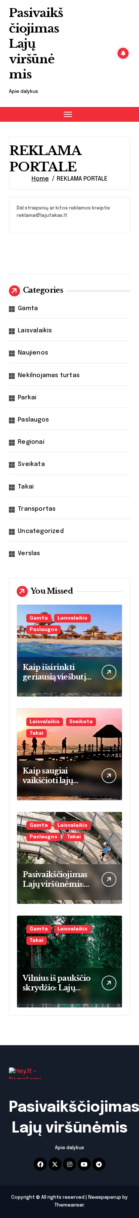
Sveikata (31, 464)
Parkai (27, 398)
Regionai (31, 442)
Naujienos (33, 353)
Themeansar (69, 1205)
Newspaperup (104, 1197)
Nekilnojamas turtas (49, 375)
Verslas (29, 553)
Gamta (28, 308)
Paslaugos (33, 420)
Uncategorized (41, 531)
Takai (26, 487)
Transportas (37, 509)
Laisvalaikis (35, 331)
